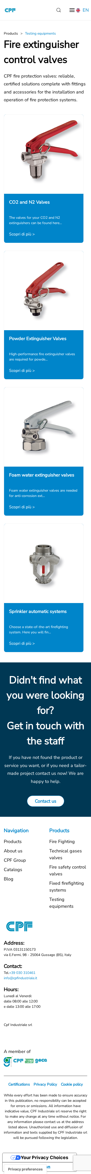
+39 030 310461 (22, 972)
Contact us (45, 801)
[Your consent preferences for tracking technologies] (25, 1169)
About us (13, 851)
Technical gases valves (65, 854)
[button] (58, 10)
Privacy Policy (45, 1084)
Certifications (19, 1084)
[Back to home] (10, 10)
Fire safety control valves (67, 870)
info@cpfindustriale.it (20, 978)
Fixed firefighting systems (66, 886)
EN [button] (85, 10)
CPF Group (15, 860)
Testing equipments (61, 902)
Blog (8, 879)
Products (13, 841)
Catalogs (13, 870)
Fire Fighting (62, 841)
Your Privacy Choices (44, 1157)
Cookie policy (72, 1084)
